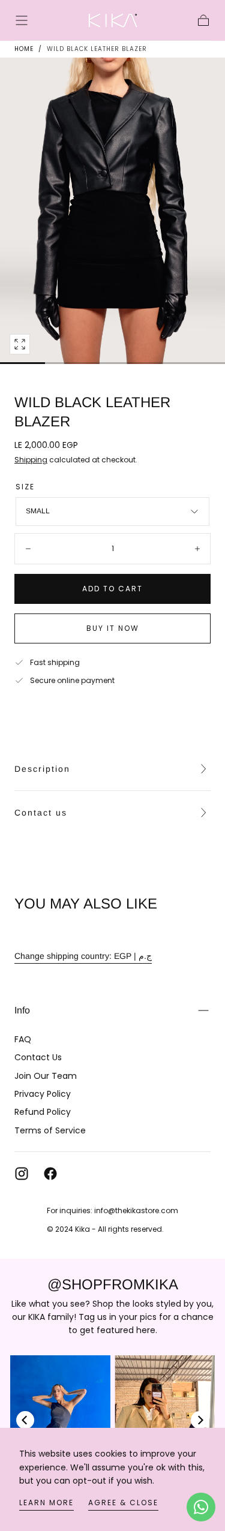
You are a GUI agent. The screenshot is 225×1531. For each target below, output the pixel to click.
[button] (21, 20)
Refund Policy (42, 1112)
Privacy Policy (42, 1094)
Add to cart (112, 588)
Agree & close (123, 1502)
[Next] (200, 1420)
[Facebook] (50, 1173)
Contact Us (38, 1057)
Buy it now (112, 628)
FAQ (22, 1039)
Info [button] (22, 1010)
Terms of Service (50, 1130)
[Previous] (25, 1420)
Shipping (30, 460)
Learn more (46, 1502)
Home (24, 48)
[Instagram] (21, 1173)
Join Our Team (45, 1076)
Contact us (40, 812)
